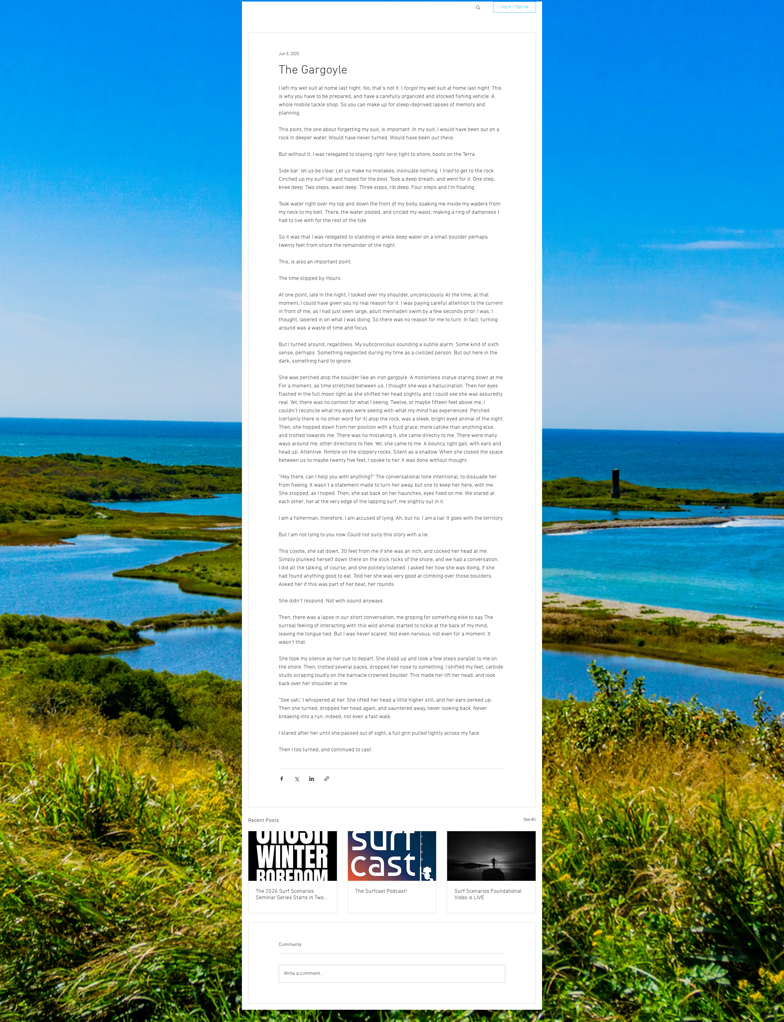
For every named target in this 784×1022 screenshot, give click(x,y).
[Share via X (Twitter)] (297, 779)
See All (529, 819)
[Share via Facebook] (282, 779)
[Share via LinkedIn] (312, 779)
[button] (478, 7)
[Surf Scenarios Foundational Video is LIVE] (491, 856)
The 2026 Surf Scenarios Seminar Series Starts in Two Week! (290, 894)
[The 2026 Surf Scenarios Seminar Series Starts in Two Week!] (292, 856)
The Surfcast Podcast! (381, 891)
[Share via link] (327, 779)
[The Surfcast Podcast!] (392, 856)
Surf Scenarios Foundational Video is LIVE (488, 894)
